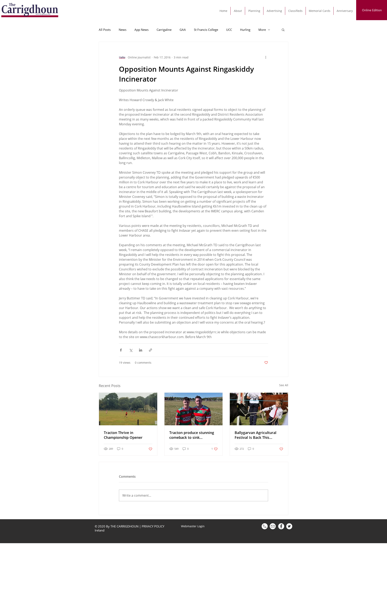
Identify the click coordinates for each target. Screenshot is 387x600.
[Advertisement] (121, 571)
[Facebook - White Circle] (281, 526)
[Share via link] (150, 350)
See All (283, 385)
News (122, 30)
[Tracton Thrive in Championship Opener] (128, 409)
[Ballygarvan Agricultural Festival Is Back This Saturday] (259, 409)
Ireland (100, 530)
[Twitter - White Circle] (289, 526)
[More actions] (265, 57)
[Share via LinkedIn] (141, 350)
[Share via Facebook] (121, 350)
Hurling (245, 30)
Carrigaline (164, 30)
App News (141, 30)
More (262, 30)
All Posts (105, 30)
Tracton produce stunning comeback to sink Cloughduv (191, 435)
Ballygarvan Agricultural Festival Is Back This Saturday (255, 435)
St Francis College (206, 30)
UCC (229, 30)
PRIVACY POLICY (153, 526)
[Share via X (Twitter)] (131, 350)
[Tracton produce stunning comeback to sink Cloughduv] (193, 409)
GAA (183, 30)
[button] (283, 29)
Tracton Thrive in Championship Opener (123, 435)
